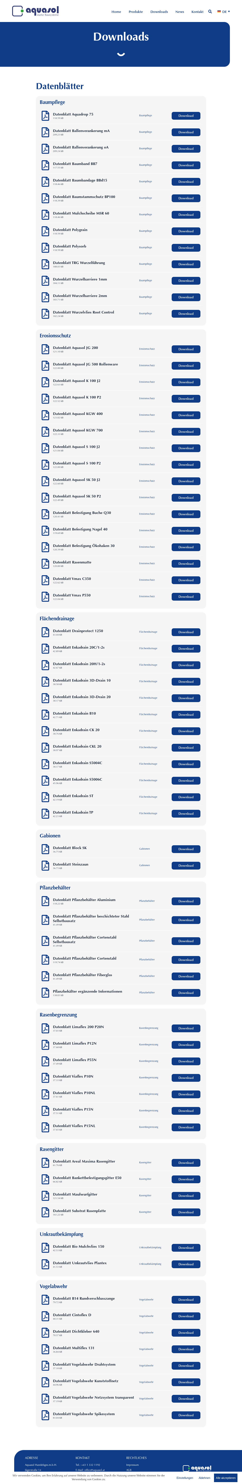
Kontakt (197, 12)
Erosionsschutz (147, 349)
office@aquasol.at (95, 1470)
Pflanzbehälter (147, 901)
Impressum (132, 1465)
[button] (223, 12)
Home (116, 12)
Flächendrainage (148, 632)
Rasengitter (145, 1162)
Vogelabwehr (146, 1300)
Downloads (159, 12)
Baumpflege (145, 115)
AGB (129, 1470)
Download (186, 116)
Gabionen (144, 849)
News (179, 12)
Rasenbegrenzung (148, 1028)
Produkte (136, 12)
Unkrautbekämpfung (150, 1247)
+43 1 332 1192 (90, 1465)
